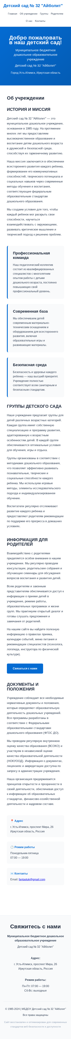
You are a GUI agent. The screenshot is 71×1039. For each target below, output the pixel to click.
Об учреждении (28, 13)
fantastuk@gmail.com (32, 879)
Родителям (57, 13)
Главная (12, 13)
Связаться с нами (25, 668)
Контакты (40, 21)
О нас (29, 21)
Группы (44, 13)
